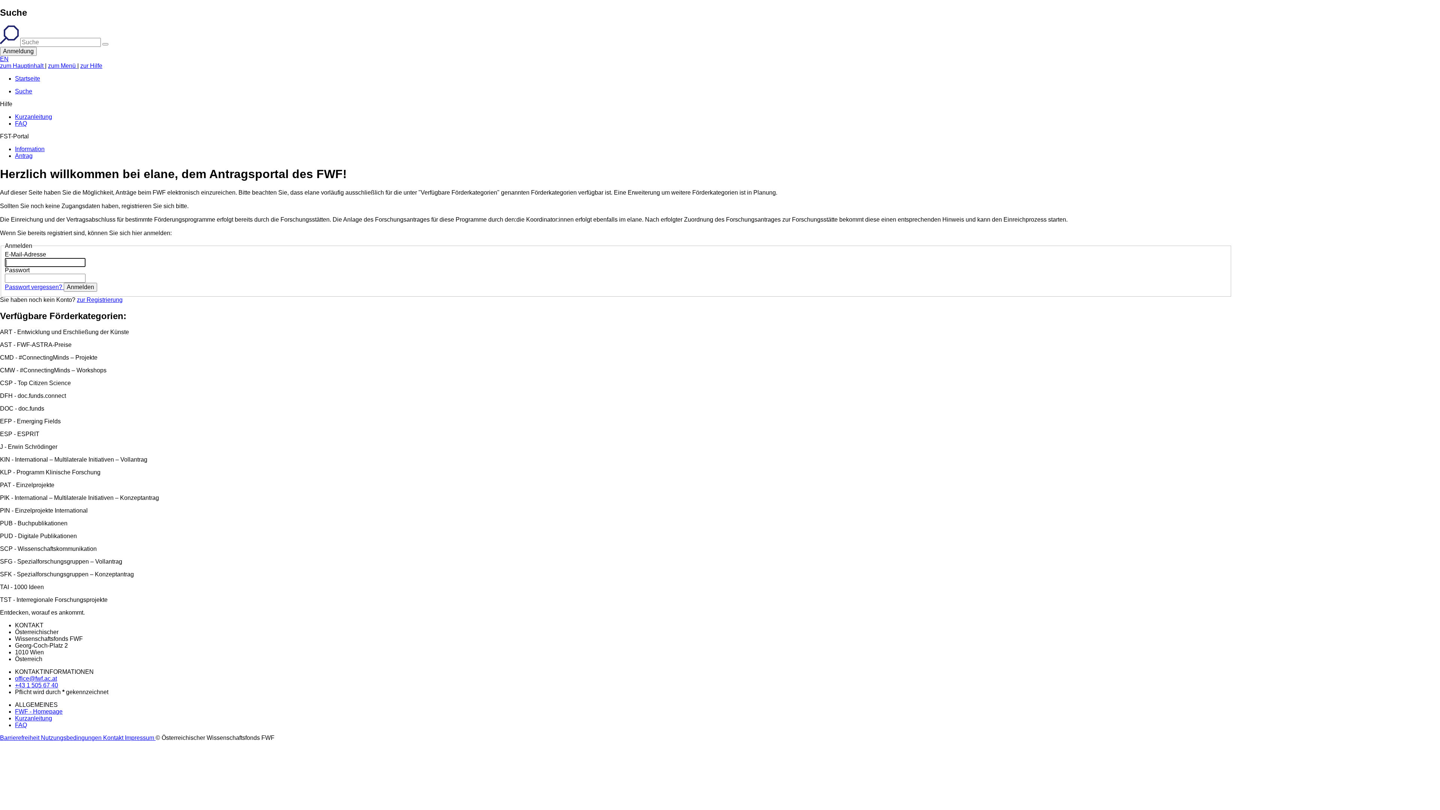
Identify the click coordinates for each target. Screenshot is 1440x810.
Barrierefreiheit (20, 738)
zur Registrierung (100, 300)
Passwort (17, 270)
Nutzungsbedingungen (72, 738)
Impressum (140, 738)
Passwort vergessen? (34, 287)
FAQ (21, 725)
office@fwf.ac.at (36, 678)
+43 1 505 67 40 (36, 685)
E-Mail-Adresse (25, 254)
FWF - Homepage (39, 711)
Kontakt (114, 738)
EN (4, 59)
